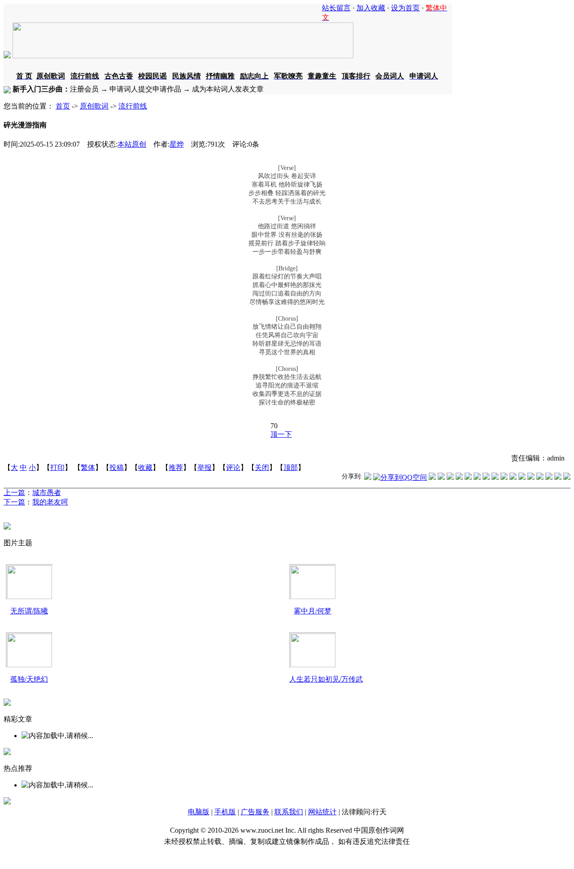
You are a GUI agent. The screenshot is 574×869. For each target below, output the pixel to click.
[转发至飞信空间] (495, 477)
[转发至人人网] (432, 477)
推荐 (176, 467)
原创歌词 (94, 106)
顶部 (290, 467)
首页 (63, 106)
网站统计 (322, 812)
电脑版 (198, 812)
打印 (57, 467)
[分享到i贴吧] (522, 477)
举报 (204, 467)
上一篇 (14, 492)
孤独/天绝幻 (29, 679)
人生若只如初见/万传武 (326, 679)
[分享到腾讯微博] (367, 477)
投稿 (116, 467)
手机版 (225, 812)
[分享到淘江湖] (504, 477)
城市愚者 (46, 492)
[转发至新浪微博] (441, 477)
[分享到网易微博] (540, 477)
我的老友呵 (50, 502)
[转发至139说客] (513, 477)
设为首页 (405, 8)
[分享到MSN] (468, 477)
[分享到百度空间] (548, 477)
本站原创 (131, 144)
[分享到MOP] (450, 477)
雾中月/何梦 (312, 611)
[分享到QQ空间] (400, 477)
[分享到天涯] (531, 477)
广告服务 (255, 812)
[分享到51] (557, 477)
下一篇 (14, 502)
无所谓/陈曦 (29, 611)
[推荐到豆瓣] (477, 477)
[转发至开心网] (486, 477)
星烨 (177, 144)
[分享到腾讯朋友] (459, 477)
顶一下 (281, 434)
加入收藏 (371, 8)
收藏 (145, 467)
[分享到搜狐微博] (566, 477)
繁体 (88, 467)
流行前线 (132, 106)
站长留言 (336, 8)
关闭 (262, 467)
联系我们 (288, 812)
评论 (233, 467)
